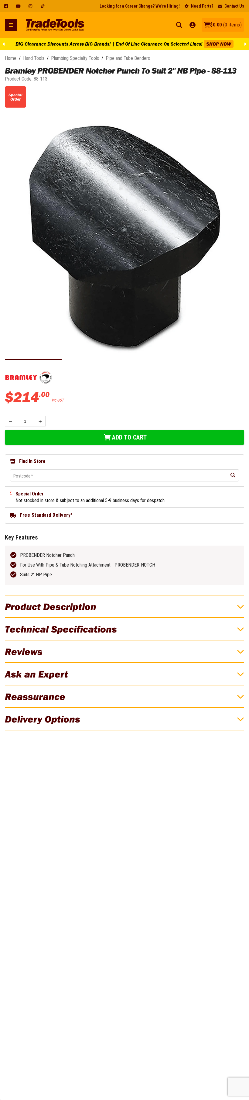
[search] (233, 475)
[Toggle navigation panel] (11, 25)
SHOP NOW (204, 44)
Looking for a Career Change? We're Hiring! (140, 6)
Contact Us (234, 6)
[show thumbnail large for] (124, 237)
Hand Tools (33, 58)
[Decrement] (10, 421)
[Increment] (40, 421)
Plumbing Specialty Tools (75, 58)
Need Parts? (202, 6)
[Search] (179, 25)
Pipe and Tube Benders (128, 58)
